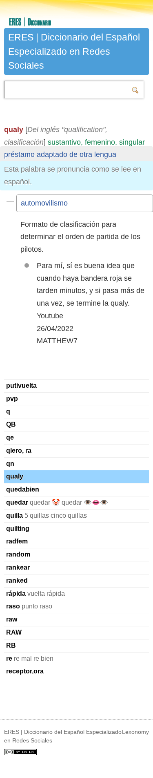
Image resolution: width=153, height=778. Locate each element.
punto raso (29, 606)
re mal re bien (29, 658)
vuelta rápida (35, 593)
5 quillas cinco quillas (46, 515)
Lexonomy (135, 732)
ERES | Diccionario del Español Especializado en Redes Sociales (74, 51)
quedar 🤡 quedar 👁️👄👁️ (57, 502)
